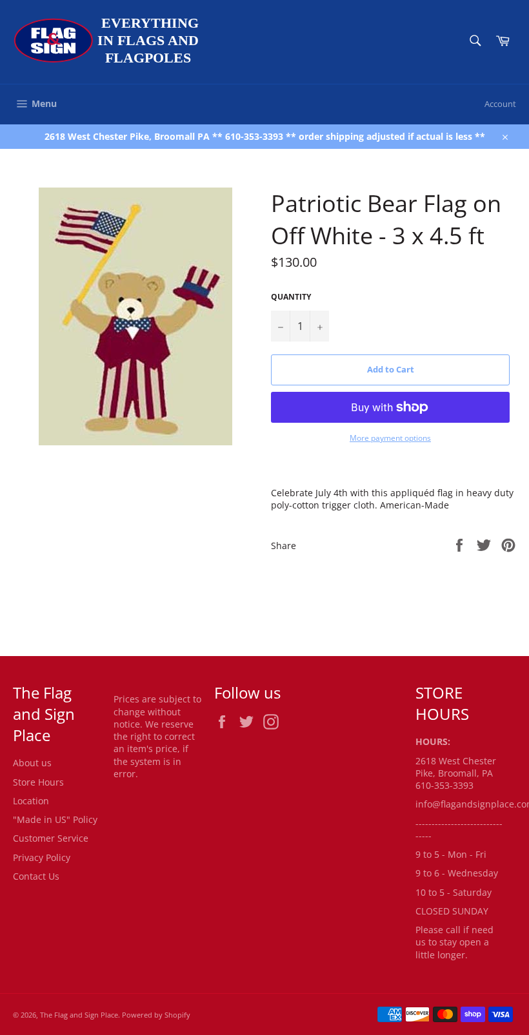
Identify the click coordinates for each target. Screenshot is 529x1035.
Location (31, 801)
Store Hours (38, 782)
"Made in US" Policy (55, 819)
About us (32, 763)
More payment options (390, 438)
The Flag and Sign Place (79, 1015)
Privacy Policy (41, 857)
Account (500, 104)
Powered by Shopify (156, 1015)
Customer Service (50, 838)
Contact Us (36, 876)
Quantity (291, 297)
